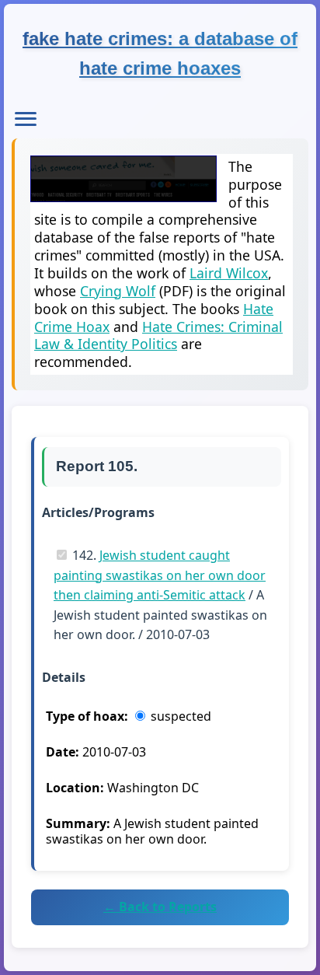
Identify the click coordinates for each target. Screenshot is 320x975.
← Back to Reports (160, 906)
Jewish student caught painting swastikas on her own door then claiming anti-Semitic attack (160, 575)
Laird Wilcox (229, 273)
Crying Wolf (117, 290)
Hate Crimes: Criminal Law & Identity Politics (158, 335)
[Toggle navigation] (26, 119)
